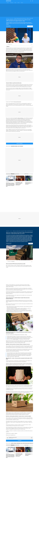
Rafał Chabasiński (21, 181)
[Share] (31, 44)
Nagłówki (8, 46)
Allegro (10, 301)
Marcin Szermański (31, 181)
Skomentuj (10, 44)
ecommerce (30, 243)
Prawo (15, 2)
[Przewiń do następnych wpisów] (32, 180)
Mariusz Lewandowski (8, 181)
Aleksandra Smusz (8, 243)
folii (21, 421)
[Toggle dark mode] (30, 1)
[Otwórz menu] (32, 1)
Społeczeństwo (30, 26)
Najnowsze (11, 2)
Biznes (18, 2)
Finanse (22, 2)
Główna (8, 2)
